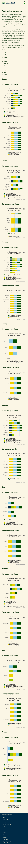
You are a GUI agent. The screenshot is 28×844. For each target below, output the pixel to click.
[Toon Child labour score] (9, 111)
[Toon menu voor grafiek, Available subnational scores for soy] (24, 660)
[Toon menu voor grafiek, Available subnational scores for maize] (24, 334)
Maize (4, 61)
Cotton (5, 57)
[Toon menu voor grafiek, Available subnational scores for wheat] (24, 742)
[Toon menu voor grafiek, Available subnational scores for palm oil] (24, 416)
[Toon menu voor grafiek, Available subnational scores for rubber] (24, 579)
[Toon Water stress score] (13, 154)
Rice (4, 66)
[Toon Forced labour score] (10, 112)
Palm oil (5, 63)
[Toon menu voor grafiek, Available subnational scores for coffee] (24, 171)
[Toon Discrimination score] (10, 115)
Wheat (4, 74)
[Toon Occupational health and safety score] (14, 116)
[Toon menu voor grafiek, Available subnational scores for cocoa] (24, 89)
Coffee (4, 55)
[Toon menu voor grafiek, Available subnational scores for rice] (24, 497)
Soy (4, 72)
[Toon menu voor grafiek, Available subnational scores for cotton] (24, 252)
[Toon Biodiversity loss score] (14, 152)
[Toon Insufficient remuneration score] (12, 114)
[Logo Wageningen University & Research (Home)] (8, 3)
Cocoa (4, 52)
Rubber (5, 70)
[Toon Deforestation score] (13, 153)
